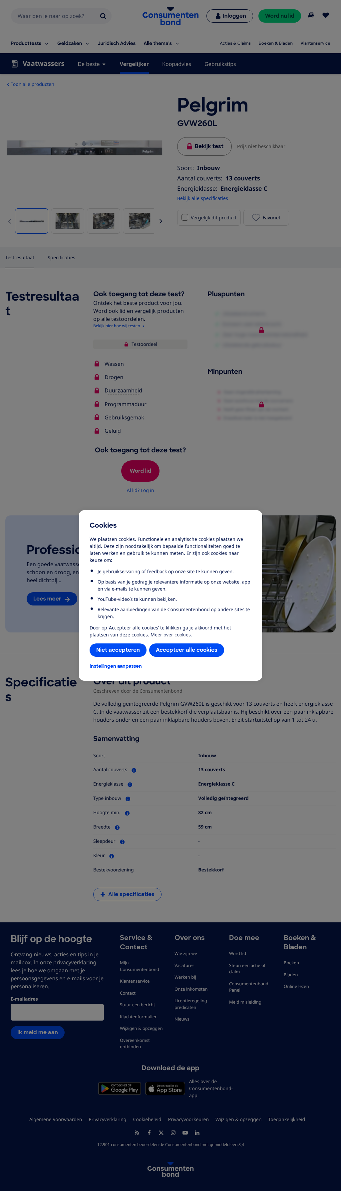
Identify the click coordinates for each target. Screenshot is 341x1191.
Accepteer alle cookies (186, 649)
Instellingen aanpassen (116, 666)
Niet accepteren (118, 649)
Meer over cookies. (171, 634)
